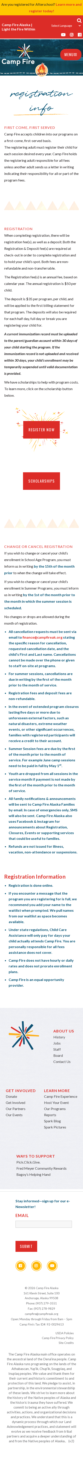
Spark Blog (52, 1121)
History (59, 1037)
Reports (50, 1115)
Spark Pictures (55, 1127)
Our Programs (55, 1109)
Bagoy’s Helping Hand (33, 1174)
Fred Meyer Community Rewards (41, 1168)
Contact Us (62, 1061)
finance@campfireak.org (42, 637)
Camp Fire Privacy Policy (58, 1338)
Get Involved (15, 1102)
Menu (68, 54)
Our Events (14, 1115)
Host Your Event (56, 1102)
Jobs (57, 1043)
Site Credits (66, 1343)
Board (58, 1055)
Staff (57, 1049)
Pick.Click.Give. (28, 1162)
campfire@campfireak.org (41, 1314)
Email (22, 1215)
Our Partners (15, 1109)
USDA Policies (65, 1333)
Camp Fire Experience (60, 1096)
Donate (11, 1096)
